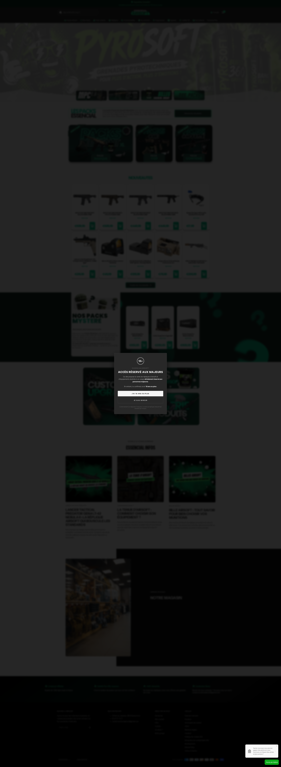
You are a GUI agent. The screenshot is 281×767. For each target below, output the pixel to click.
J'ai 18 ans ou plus (140, 393)
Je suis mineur (140, 400)
